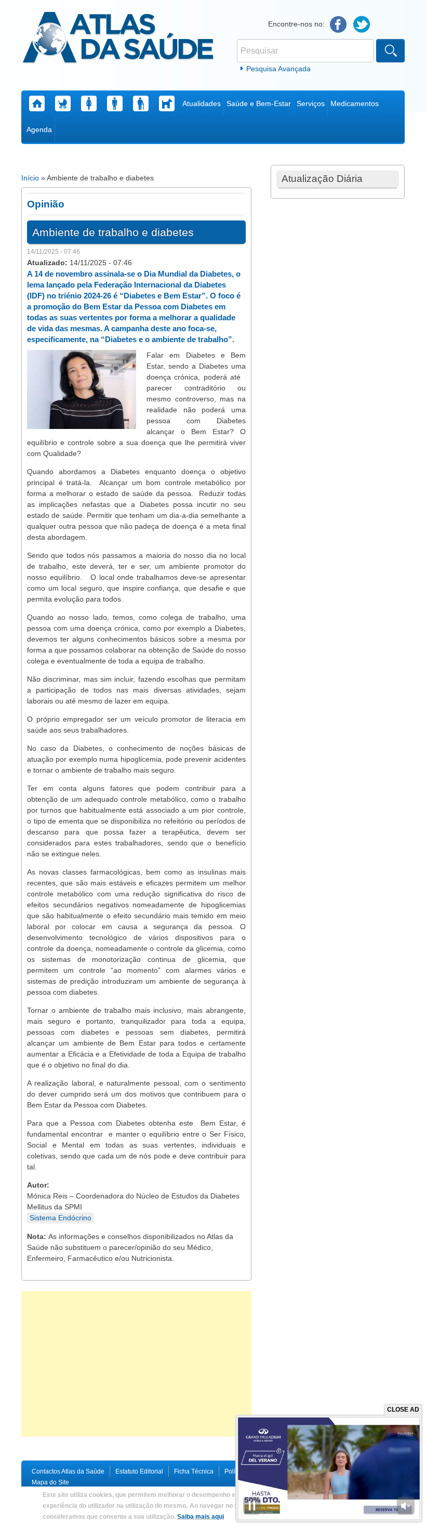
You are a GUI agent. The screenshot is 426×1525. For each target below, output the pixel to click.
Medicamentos (354, 103)
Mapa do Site (50, 1482)
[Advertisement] (136, 1364)
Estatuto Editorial (139, 1471)
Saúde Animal (167, 103)
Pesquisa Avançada (278, 68)
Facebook (338, 25)
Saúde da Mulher (89, 103)
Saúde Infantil (63, 103)
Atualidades (201, 103)
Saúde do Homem (115, 103)
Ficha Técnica (194, 1471)
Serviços (311, 103)
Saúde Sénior (141, 103)
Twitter (362, 25)
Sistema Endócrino (60, 1218)
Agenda (39, 129)
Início (30, 178)
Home (37, 103)
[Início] (118, 39)
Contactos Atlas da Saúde (68, 1471)
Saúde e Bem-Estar (259, 103)
